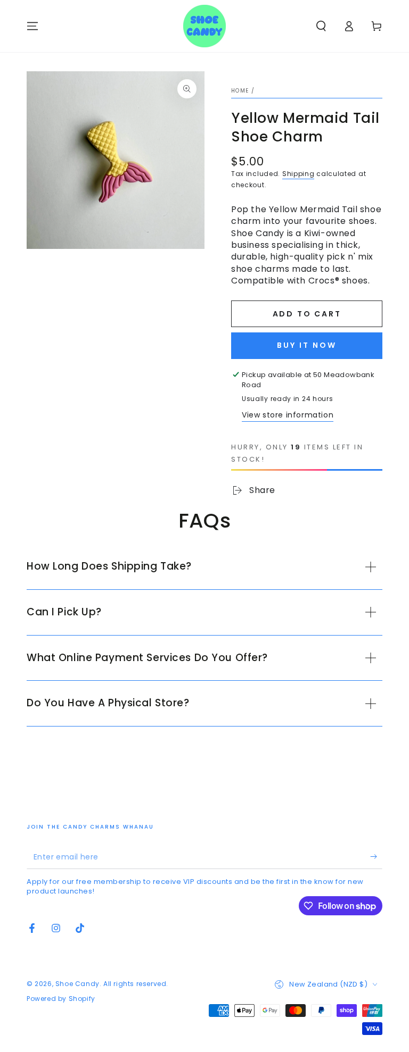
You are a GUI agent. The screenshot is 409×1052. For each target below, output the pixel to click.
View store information (287, 415)
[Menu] (32, 26)
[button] (321, 26)
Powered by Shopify (61, 999)
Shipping (298, 173)
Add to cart (307, 313)
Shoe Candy (77, 983)
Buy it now (307, 345)
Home (240, 91)
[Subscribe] (376, 857)
